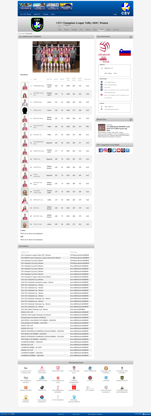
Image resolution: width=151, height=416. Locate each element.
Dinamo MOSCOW (90, 371)
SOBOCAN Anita (38, 151)
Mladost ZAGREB (25, 390)
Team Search (22, 33)
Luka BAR (106, 380)
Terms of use (61, 414)
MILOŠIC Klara (38, 216)
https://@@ (107, 87)
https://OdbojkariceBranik (110, 84)
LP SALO (90, 380)
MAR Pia (36, 208)
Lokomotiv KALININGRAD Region (74, 382)
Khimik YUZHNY (42, 380)
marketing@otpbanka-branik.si (111, 109)
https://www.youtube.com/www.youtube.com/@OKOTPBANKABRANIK (116, 91)
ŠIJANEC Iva (37, 135)
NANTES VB (42, 390)
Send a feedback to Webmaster (95, 414)
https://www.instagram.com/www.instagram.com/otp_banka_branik (116, 96)
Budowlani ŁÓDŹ (57, 371)
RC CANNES (90, 390)
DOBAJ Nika (37, 110)
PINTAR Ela (37, 167)
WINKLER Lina (38, 200)
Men (59, 26)
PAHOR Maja (37, 102)
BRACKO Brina (38, 118)
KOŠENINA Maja (38, 86)
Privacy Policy (76, 414)
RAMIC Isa (36, 159)
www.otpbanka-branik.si (110, 82)
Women (67, 26)
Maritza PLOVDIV (122, 380)
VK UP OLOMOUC (58, 400)
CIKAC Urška (37, 224)
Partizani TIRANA (74, 390)
